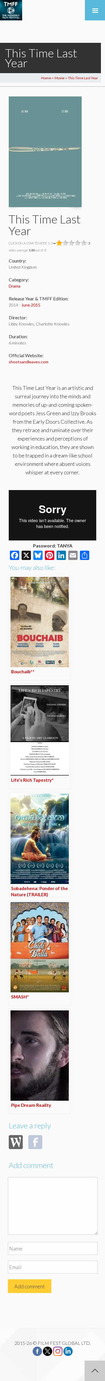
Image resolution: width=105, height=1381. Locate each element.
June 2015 (30, 304)
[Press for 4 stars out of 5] (78, 243)
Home (46, 78)
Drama (14, 285)
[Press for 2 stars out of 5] (65, 243)
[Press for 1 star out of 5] (59, 243)
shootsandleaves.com (28, 361)
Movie (59, 78)
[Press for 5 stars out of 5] (84, 243)
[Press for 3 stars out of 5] (72, 243)
